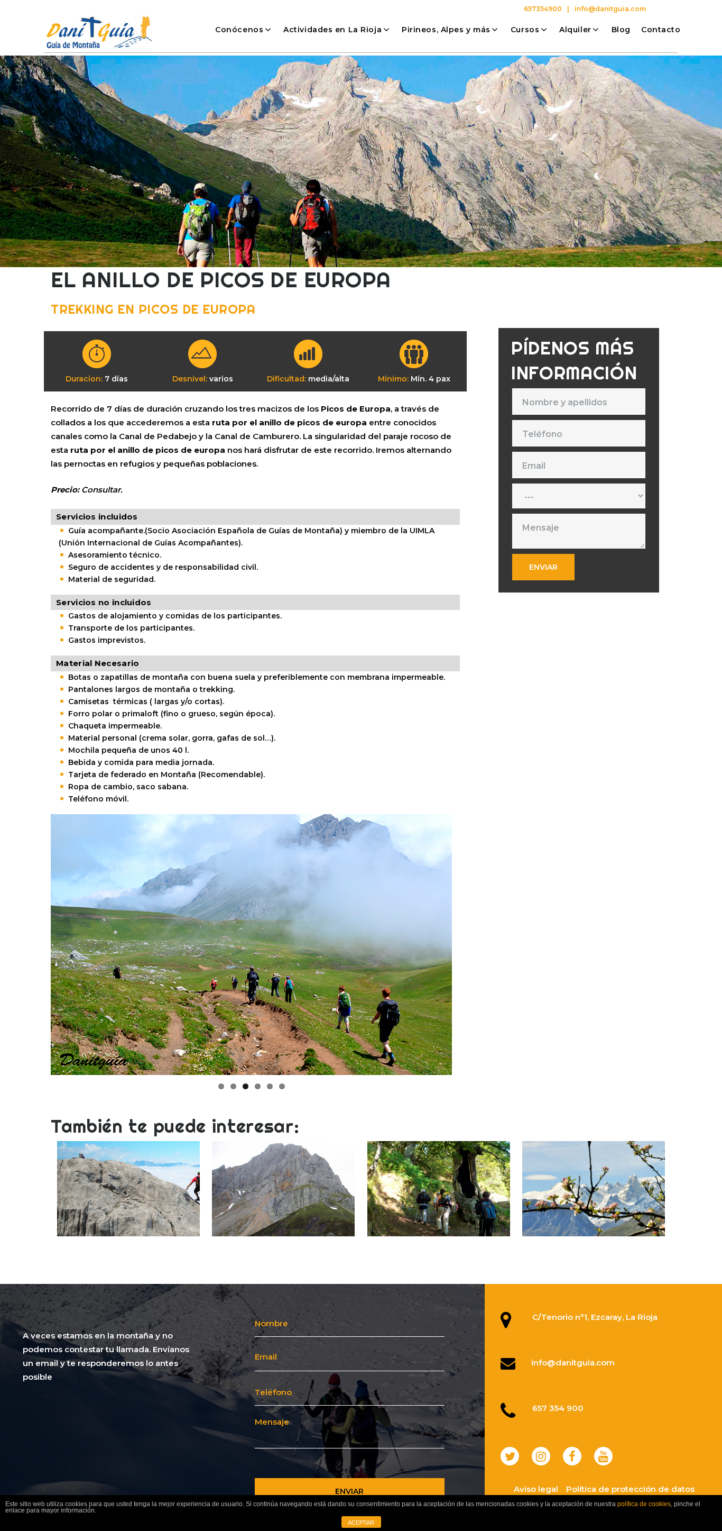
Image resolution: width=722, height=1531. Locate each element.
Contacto (660, 29)
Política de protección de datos (630, 1489)
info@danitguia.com (610, 9)
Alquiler (575, 29)
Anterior (32, 942)
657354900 (543, 9)
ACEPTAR (361, 1522)
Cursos (525, 29)
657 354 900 (558, 1408)
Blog (621, 29)
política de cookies (644, 1504)
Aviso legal (536, 1489)
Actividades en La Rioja (332, 29)
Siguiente (470, 942)
